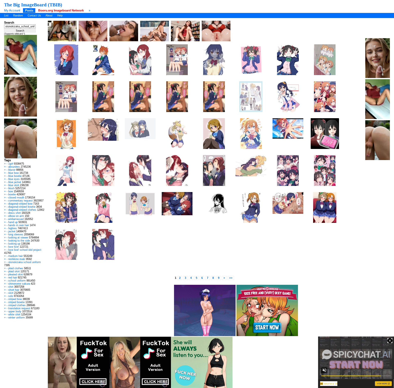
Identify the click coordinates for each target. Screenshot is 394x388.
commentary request (20, 200)
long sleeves (15, 234)
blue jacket (14, 182)
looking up (14, 243)
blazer (11, 169)
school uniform (17, 280)
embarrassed (16, 219)
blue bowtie (15, 175)
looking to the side (19, 240)
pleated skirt (15, 274)
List (6, 15)
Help (60, 15)
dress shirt (14, 212)
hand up (13, 222)
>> (231, 277)
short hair (13, 289)
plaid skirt (14, 271)
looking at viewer (18, 237)
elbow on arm (16, 215)
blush (11, 188)
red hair (12, 277)
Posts (29, 10)
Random (18, 15)
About (49, 15)
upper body (14, 311)
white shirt (14, 314)
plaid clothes (15, 268)
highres (12, 228)
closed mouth (16, 197)
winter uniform (16, 317)
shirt (10, 286)
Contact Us (34, 15)
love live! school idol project (24, 249)
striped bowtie (16, 302)
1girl (10, 163)
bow (10, 191)
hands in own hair (18, 225)
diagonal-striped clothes (22, 209)
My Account (12, 10)
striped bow (15, 299)
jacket (11, 231)
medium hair (15, 256)
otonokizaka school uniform (24, 262)
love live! (13, 246)
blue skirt (13, 185)
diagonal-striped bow (20, 203)
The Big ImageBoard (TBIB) (33, 4)
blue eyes (14, 179)
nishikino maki (16, 259)
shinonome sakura (19, 283)
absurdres (14, 166)
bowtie (12, 194)
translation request (19, 308)
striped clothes (17, 305)
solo (10, 296)
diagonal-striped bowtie (21, 206)
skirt (10, 292)
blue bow (13, 172)
